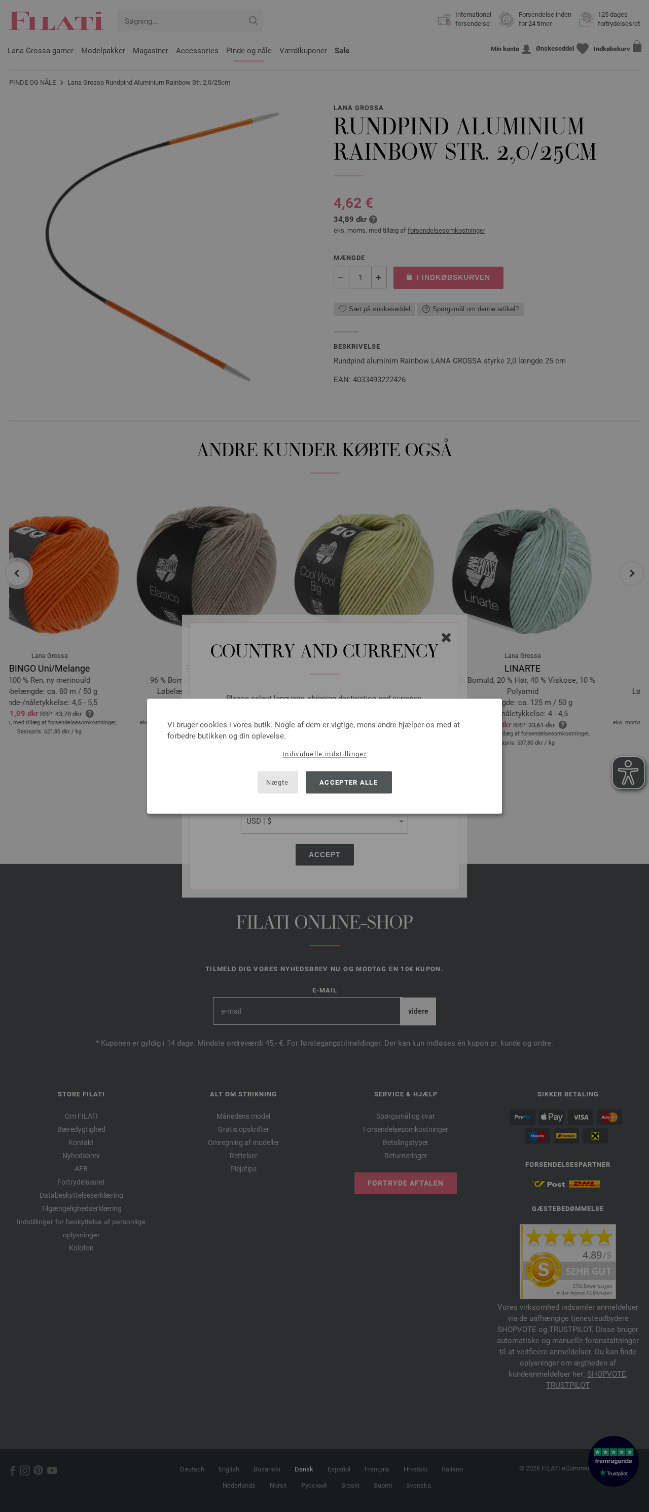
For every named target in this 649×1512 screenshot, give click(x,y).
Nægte (277, 782)
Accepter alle (348, 782)
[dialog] (324, 756)
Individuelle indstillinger (324, 753)
